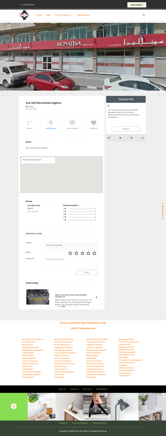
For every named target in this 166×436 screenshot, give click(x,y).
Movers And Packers (94, 359)
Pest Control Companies (95, 370)
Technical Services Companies (130, 358)
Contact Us (74, 387)
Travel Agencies (125, 371)
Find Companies (62, 15)
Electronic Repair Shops (63, 340)
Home (39, 15)
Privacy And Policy (99, 421)
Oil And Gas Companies (95, 364)
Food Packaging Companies (65, 351)
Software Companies (126, 347)
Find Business (102, 387)
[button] (143, 15)
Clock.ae (103, 429)
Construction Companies (31, 370)
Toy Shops (123, 363)
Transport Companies (127, 368)
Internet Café (59, 372)
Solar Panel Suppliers (127, 350)
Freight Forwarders (61, 353)
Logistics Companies (94, 343)
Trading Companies (126, 366)
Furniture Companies (62, 356)
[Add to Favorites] (94, 124)
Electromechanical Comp (63, 337)
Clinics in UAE (27, 364)
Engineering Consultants (63, 345)
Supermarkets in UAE (127, 353)
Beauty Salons (27, 343)
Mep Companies (92, 353)
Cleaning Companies (30, 361)
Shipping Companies (126, 345)
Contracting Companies (31, 372)
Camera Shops (27, 353)
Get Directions (51, 128)
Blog (48, 15)
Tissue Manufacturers (127, 360)
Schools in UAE (124, 342)
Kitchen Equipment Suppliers (97, 337)
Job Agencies (59, 375)
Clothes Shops (27, 367)
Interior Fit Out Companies (64, 370)
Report (127, 129)
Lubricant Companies (94, 345)
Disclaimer (64, 421)
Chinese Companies (29, 359)
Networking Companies (95, 361)
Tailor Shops (123, 355)
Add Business (83, 15)
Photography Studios (126, 337)
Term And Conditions (80, 421)
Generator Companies (62, 359)
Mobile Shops (91, 356)
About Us (62, 387)
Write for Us (87, 387)
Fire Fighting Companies (63, 348)
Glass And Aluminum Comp (64, 361)
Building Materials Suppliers (32, 348)
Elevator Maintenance (62, 343)
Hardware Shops (60, 364)
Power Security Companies (129, 340)
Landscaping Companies (95, 340)
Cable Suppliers (28, 351)
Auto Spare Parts (28, 340)
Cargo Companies (29, 356)
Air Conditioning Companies (32, 337)
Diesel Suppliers (28, 375)
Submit (86, 272)
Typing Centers (124, 373)
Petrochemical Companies (96, 372)
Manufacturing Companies (96, 348)
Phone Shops (91, 375)
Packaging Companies (94, 367)
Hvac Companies (60, 367)
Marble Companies (93, 351)
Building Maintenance (30, 345)
